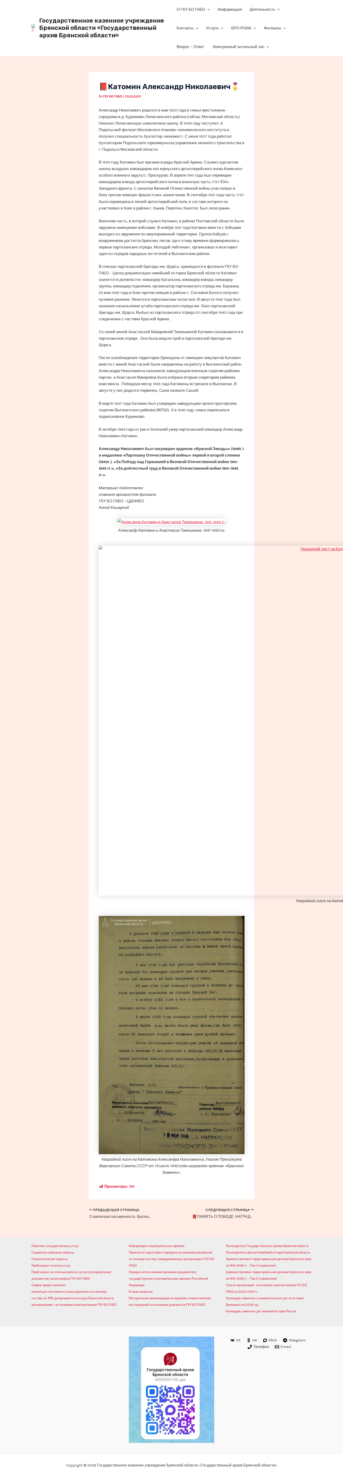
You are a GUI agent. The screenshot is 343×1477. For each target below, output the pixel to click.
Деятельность (262, 9)
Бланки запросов (141, 1291)
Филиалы (272, 28)
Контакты (185, 28)
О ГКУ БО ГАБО (191, 9)
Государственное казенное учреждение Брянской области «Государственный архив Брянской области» (101, 28)
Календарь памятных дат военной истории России (261, 1311)
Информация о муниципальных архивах (157, 1246)
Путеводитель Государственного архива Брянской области (267, 1246)
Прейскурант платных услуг (51, 1265)
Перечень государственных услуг (55, 1246)
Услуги (212, 28)
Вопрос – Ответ (190, 46)
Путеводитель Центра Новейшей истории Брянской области (268, 1252)
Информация (230, 9)
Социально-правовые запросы (53, 1252)
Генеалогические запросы (50, 1259)
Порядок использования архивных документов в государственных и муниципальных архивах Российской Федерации (168, 1278)
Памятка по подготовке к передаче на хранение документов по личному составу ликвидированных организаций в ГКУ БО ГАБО (171, 1259)
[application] (207, 9)
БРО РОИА (241, 28)
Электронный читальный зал (238, 46)
